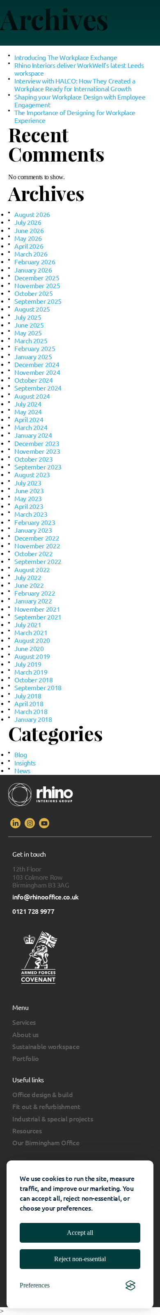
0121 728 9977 (33, 911)
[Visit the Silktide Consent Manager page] (130, 1285)
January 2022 (33, 601)
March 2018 (30, 711)
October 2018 (33, 680)
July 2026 (27, 222)
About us (25, 1034)
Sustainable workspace (45, 1046)
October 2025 (33, 293)
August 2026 (32, 214)
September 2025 (38, 301)
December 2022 (36, 538)
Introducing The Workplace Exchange (65, 57)
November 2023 (37, 451)
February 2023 (34, 522)
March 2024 (30, 427)
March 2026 (30, 254)
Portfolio (25, 1058)
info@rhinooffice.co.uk (45, 897)
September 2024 (38, 388)
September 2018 (38, 687)
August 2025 (32, 309)
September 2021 (38, 617)
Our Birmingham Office (45, 1142)
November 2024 (37, 372)
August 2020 (32, 640)
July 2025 (27, 317)
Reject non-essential (80, 1258)
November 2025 (37, 285)
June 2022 (29, 585)
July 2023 (27, 483)
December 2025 (36, 278)
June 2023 (29, 491)
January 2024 (33, 435)
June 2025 (29, 325)
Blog (20, 754)
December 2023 (36, 443)
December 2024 (36, 364)
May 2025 (28, 333)
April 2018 (28, 703)
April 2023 (28, 506)
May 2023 (28, 498)
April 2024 (28, 419)
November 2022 (37, 546)
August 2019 (32, 656)
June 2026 (29, 230)
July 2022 (27, 577)
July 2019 (27, 664)
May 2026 (28, 238)
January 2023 (33, 530)
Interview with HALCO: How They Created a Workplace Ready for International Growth (74, 84)
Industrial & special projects (52, 1119)
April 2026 (28, 246)
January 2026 (33, 270)
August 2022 (32, 569)
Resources (27, 1131)
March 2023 (30, 514)
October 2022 (33, 553)
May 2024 (28, 412)
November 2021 (37, 609)
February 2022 (34, 593)
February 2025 (34, 348)
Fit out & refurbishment (46, 1106)
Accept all (80, 1232)
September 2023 (38, 467)
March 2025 (30, 340)
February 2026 (34, 262)
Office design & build (42, 1094)
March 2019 (30, 672)
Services (24, 1022)
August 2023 (32, 474)
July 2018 (27, 696)
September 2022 (38, 561)
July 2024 (27, 404)
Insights (25, 763)
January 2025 (33, 357)
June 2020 (29, 648)
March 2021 (30, 632)
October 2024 (33, 380)
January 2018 (33, 719)
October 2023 (33, 459)
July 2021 (27, 625)
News (22, 770)
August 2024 (32, 396)
